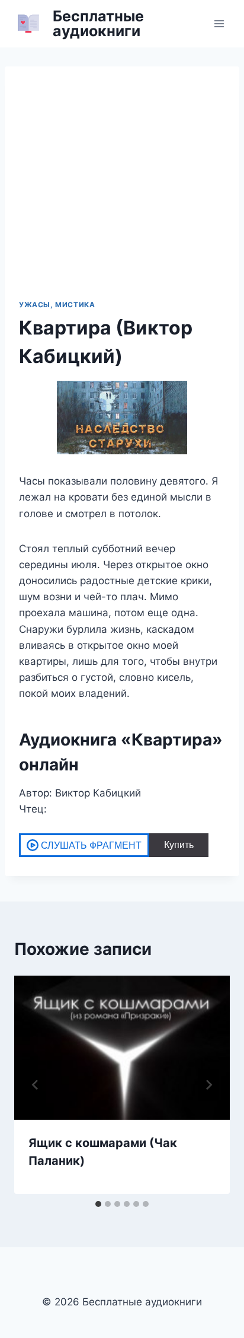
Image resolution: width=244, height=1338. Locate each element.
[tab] (98, 1204)
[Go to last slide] (35, 1085)
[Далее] (208, 1085)
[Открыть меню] (219, 23)
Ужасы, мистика (57, 304)
